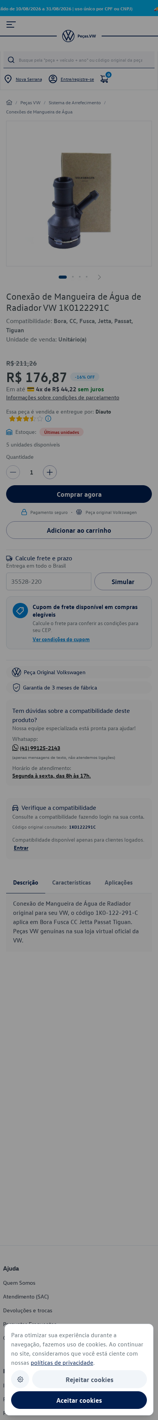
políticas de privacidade (62, 1362)
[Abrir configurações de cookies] (20, 1379)
